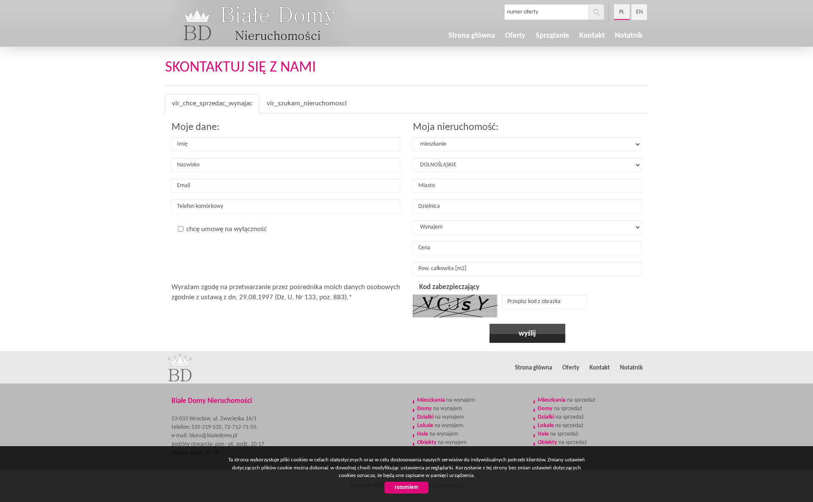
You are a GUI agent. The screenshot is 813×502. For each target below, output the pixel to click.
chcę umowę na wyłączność (226, 229)
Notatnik (629, 36)
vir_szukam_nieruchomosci (307, 103)
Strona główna (471, 36)
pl (622, 12)
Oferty (570, 367)
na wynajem (446, 400)
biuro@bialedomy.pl (213, 436)
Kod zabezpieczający (449, 287)
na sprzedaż (566, 400)
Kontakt (599, 367)
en (639, 12)
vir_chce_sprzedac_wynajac (212, 103)
